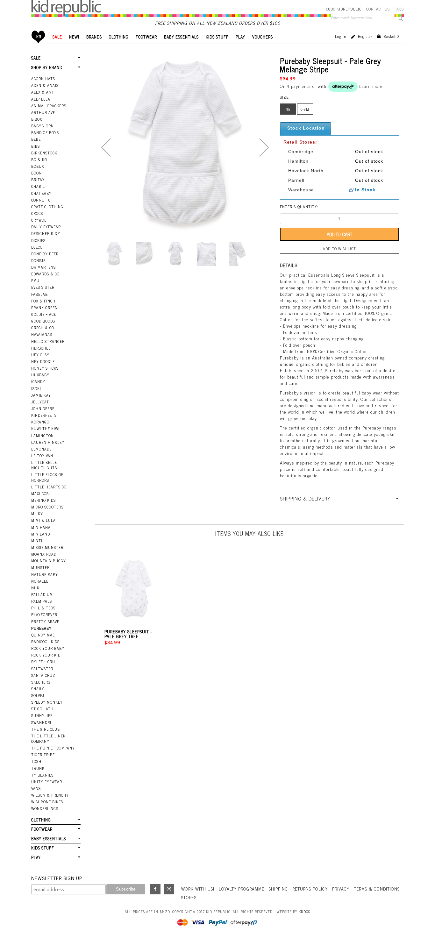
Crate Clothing (47, 206)
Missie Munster (47, 547)
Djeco (37, 247)
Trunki (38, 768)
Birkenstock (44, 153)
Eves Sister (42, 287)
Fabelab (39, 294)
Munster (40, 567)
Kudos (304, 911)
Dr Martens (43, 267)
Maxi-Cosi (40, 493)
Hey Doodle (43, 361)
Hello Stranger (48, 341)
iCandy (38, 381)
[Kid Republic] (66, 8)
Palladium (42, 594)
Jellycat (40, 402)
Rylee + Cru (43, 661)
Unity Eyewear (46, 781)
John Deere (42, 408)
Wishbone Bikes (47, 802)
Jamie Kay (41, 395)
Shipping (278, 888)
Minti (36, 540)
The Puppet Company (53, 748)
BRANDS (94, 36)
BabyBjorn (42, 126)
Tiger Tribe (43, 754)
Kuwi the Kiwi (45, 428)
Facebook (155, 889)
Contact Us (378, 9)
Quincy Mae (43, 635)
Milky (37, 513)
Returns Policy (310, 888)
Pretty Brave (45, 621)
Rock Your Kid (46, 655)
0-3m (305, 109)
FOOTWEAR (146, 36)
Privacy (340, 888)
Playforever (44, 614)
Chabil (38, 186)
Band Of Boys (45, 132)
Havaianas (41, 334)
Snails (38, 689)
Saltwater (42, 668)
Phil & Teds (43, 608)
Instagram (169, 889)
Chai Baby (41, 193)
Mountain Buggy (48, 561)
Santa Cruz (43, 675)
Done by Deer (45, 254)
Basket (391, 36)
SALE (57, 36)
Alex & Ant (42, 92)
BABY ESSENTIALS (181, 36)
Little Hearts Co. (49, 487)
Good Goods (43, 321)
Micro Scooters (47, 507)
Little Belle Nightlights (44, 465)
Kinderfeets (44, 415)
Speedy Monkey (47, 702)
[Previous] (106, 147)
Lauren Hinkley (47, 442)
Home (38, 36)
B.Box (36, 119)
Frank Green (44, 307)
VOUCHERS (262, 36)
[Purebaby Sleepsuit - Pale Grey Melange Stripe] (114, 254)
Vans (36, 788)
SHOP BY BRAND (46, 67)
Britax (38, 179)
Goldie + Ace (43, 314)
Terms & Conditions (377, 888)
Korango (40, 422)
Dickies (38, 240)
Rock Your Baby (47, 648)
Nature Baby (44, 574)
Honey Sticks (45, 368)
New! (74, 36)
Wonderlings (44, 808)
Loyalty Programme (241, 888)
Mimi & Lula (43, 520)
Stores (188, 897)
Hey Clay (40, 355)
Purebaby (41, 628)
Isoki (36, 388)
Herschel (41, 348)
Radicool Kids (45, 641)
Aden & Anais (45, 85)
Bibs (35, 146)
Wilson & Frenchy (50, 795)
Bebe (36, 139)
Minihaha (41, 527)
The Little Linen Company (48, 738)
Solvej (37, 695)
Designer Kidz (45, 233)
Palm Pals (41, 601)
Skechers (40, 682)
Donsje (38, 260)
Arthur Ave (43, 112)
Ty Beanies (42, 775)
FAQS (399, 9)
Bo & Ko (39, 159)
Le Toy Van (42, 455)
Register (365, 36)
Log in (340, 36)
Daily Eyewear (46, 227)
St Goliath (42, 709)
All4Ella (40, 99)
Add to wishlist (339, 248)
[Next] (264, 147)
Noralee (39, 581)
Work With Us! (197, 888)
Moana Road (43, 554)
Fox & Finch (43, 301)
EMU (35, 280)
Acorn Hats (43, 78)
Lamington (42, 435)
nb (287, 109)
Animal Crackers (48, 106)
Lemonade (41, 449)
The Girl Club (45, 729)
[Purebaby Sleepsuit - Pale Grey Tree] (133, 589)
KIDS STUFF (217, 36)
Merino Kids (43, 500)
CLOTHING (119, 36)
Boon (36, 173)
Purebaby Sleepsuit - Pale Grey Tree (128, 633)
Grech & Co (42, 327)
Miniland (40, 534)
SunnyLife (42, 715)
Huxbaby (40, 375)
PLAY (240, 36)
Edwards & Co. (46, 274)
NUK (35, 588)
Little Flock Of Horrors (47, 477)
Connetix (40, 200)
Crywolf (40, 220)
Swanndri (41, 722)
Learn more (370, 85)
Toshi (37, 761)
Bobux (37, 166)
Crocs (37, 213)
